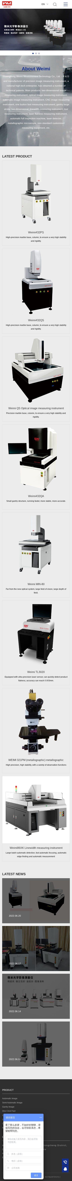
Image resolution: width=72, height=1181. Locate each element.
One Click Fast (8, 1111)
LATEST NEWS (14, 874)
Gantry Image (8, 1107)
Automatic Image (9, 1098)
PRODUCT (8, 1090)
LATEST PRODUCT (17, 156)
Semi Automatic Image (12, 1102)
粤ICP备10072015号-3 (52, 1177)
